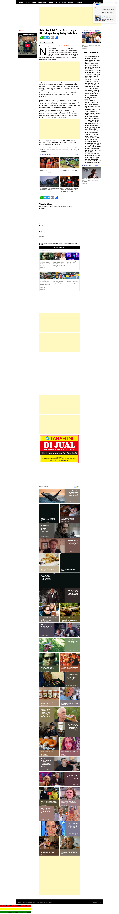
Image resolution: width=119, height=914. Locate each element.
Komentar (42, 208)
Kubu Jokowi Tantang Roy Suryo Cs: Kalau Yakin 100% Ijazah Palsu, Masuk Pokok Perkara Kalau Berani (92, 148)
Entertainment (42, 2)
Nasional (70, 2)
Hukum (34, 2)
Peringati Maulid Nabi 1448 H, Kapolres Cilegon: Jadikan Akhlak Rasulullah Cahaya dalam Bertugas (92, 65)
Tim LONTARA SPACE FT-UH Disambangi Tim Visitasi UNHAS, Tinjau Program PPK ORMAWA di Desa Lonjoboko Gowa (91, 103)
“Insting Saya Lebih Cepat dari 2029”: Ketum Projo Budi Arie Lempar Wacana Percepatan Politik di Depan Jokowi (92, 89)
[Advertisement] (70, 16)
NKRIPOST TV (79, 2)
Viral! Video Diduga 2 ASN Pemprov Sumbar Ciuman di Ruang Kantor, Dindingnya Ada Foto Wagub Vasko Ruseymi (92, 126)
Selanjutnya (21, 31)
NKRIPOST (66, 46)
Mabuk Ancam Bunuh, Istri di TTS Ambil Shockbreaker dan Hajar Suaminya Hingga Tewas (92, 95)
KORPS (64, 2)
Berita (21, 2)
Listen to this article (47, 42)
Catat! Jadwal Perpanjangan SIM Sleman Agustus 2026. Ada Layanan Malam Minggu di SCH (92, 58)
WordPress (99, 902)
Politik (58, 2)
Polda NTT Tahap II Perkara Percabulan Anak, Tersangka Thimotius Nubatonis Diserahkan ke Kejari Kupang (92, 142)
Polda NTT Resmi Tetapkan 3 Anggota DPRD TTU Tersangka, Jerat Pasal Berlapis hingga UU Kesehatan (91, 119)
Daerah (28, 2)
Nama (41, 225)
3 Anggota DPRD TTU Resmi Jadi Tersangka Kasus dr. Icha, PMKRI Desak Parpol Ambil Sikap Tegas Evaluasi (91, 82)
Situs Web (41, 236)
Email (41, 231)
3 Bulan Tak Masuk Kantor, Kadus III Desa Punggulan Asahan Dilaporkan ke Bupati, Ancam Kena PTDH (92, 112)
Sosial (51, 2)
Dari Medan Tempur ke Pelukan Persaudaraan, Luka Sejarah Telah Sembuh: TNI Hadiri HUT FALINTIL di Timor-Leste (92, 156)
